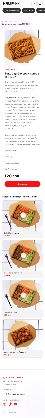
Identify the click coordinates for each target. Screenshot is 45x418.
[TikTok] (10, 404)
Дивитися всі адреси (17, 394)
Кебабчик (28, 10)
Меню (4, 22)
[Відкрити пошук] (34, 3)
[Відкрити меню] (40, 3)
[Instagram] (4, 404)
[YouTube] (15, 404)
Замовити (23, 184)
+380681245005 (14, 377)
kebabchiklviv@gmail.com (15, 381)
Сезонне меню (11, 10)
